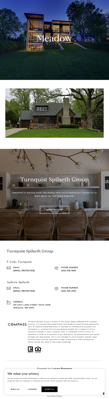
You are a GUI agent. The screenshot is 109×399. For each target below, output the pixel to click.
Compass (31, 324)
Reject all (15, 389)
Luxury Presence (62, 368)
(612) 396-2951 (68, 291)
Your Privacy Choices (54, 396)
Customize (32, 389)
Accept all (49, 389)
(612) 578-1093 (68, 270)
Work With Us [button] (54, 210)
